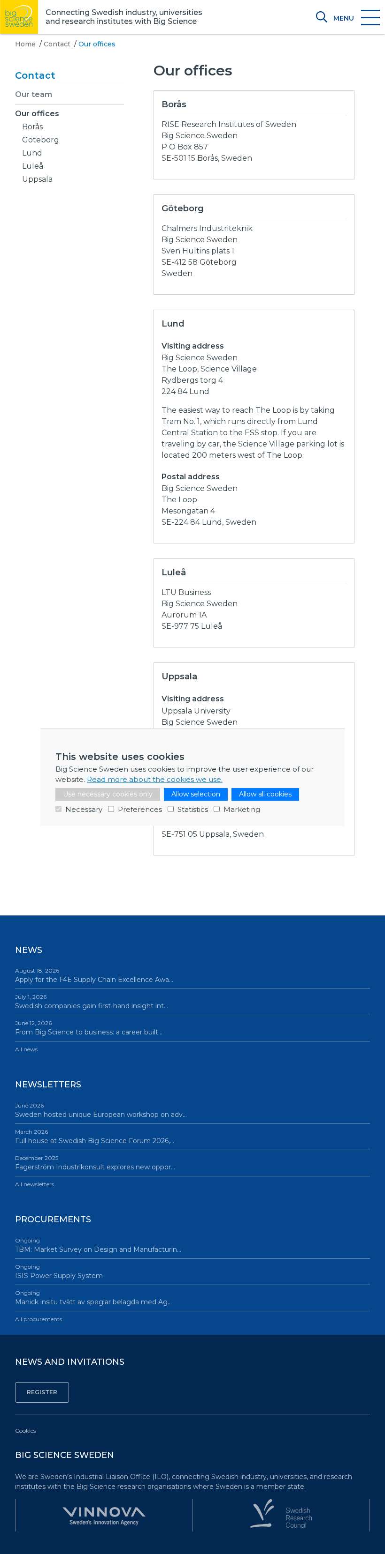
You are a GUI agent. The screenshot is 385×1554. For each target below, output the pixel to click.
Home (25, 44)
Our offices (37, 113)
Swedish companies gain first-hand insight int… (91, 1001)
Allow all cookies (265, 794)
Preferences (140, 809)
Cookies (25, 1430)
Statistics (192, 809)
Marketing (241, 809)
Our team (33, 94)
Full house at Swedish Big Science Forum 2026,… (94, 1136)
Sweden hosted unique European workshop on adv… (101, 1110)
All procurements (38, 1319)
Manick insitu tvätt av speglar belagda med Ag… (93, 1297)
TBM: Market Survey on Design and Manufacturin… (98, 1245)
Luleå (32, 166)
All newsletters (34, 1184)
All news (26, 1049)
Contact (57, 44)
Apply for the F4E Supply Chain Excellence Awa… (94, 975)
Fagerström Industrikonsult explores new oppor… (95, 1162)
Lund (32, 153)
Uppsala (37, 179)
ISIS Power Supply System (59, 1271)
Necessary (83, 809)
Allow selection (195, 794)
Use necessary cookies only (108, 794)
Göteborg (40, 139)
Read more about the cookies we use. (155, 779)
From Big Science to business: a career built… (88, 1027)
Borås (32, 126)
